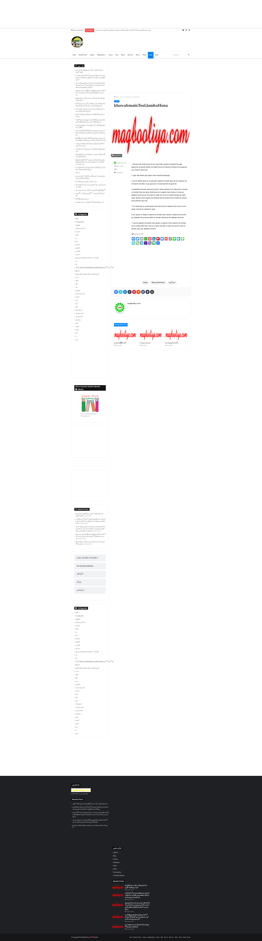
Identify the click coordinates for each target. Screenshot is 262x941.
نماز (76, 336)
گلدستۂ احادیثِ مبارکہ (79, 313)
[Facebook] (116, 292)
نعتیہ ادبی (77, 330)
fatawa (111, 55)
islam (121, 97)
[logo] (81, 792)
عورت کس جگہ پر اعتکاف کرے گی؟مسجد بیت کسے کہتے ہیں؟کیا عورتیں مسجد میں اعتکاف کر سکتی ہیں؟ (89, 71)
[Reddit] (139, 292)
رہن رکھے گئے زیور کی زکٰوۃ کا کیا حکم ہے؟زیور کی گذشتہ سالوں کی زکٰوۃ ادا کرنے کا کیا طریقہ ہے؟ (90, 115)
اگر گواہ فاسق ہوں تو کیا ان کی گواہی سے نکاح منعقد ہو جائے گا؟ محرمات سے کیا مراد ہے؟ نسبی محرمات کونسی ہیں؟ (90, 145)
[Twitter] (121, 292)
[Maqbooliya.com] (77, 42)
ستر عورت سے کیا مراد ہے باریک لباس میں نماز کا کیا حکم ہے (86, 181)
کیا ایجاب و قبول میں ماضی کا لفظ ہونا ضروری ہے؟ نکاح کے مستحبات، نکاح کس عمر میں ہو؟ (90, 150)
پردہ (76, 238)
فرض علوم (77, 297)
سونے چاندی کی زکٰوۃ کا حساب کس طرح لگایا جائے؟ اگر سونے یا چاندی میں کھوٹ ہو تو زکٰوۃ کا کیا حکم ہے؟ (91, 126)
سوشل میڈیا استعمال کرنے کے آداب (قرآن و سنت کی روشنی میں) (87, 274)
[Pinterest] (134, 292)
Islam (74, 55)
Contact (115, 859)
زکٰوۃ (76, 264)
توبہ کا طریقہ (78, 245)
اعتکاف (77, 235)
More (137, 55)
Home (144, 55)
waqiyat (92, 55)
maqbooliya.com (121, 163)
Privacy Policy (117, 872)
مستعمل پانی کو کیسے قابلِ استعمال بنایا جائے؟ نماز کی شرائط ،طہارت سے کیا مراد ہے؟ (91, 190)
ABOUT (115, 853)
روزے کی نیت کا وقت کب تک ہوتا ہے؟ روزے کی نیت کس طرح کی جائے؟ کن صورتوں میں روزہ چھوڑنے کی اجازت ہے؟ (90, 110)
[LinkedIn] (125, 292)
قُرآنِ (77, 300)
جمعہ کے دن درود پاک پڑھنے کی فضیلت (82, 199)
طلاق (76, 284)
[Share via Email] (148, 292)
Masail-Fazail (83, 55)
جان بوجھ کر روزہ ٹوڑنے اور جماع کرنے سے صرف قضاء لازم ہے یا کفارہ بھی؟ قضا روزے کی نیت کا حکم (90, 99)
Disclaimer (116, 862)
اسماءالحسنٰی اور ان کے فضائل (81, 228)
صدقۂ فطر (77, 281)
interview (130, 55)
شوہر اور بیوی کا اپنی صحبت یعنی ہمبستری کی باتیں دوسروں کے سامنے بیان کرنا (90, 202)
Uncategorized (80, 222)
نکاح (76, 333)
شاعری (77, 277)
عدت (77, 287)
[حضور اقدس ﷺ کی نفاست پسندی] (125, 334)
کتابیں (77, 307)
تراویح (77, 242)
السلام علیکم (78, 173)
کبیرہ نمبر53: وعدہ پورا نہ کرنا (145, 343)
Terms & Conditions (118, 875)
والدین (77, 340)
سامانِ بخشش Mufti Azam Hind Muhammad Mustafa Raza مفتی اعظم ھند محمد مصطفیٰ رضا (95, 268)
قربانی (77, 304)
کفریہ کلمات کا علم (79, 310)
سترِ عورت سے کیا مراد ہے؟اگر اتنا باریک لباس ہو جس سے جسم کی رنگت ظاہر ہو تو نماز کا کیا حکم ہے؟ (91, 186)
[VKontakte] (143, 292)
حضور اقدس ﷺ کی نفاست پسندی (120, 343)
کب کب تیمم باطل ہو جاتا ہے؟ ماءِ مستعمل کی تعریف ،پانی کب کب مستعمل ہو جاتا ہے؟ (90, 194)
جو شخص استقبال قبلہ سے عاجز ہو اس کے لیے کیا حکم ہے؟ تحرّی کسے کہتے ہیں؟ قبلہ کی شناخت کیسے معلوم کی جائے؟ (90, 155)
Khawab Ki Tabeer (158, 282)
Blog (150, 55)
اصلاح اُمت (78, 232)
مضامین (77, 323)
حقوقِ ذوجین (78, 248)
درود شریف (78, 255)
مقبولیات (77, 327)
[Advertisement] (131, 14)
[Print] (152, 292)
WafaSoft (95, 937)
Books (123, 55)
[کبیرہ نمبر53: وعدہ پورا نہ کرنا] (151, 334)
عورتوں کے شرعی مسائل (80, 294)
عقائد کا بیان (78, 291)
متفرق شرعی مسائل (79, 317)
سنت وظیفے (78, 271)
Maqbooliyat (101, 55)
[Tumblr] (130, 292)
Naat (116, 55)
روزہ (76, 261)
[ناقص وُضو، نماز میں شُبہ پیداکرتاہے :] (176, 334)
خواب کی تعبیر (173, 282)
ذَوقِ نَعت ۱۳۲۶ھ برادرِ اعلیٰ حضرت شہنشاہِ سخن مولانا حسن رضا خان (87, 258)
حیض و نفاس (78, 251)
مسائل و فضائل (78, 320)
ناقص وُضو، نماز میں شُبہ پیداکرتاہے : (171, 343)
